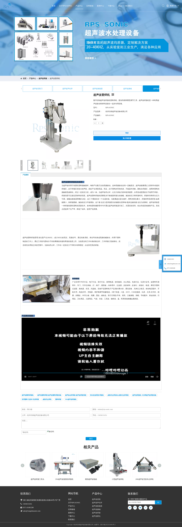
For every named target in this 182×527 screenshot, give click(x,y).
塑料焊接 (58, 399)
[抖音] (151, 508)
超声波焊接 (157, 89)
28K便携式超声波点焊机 (144, 479)
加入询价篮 (127, 138)
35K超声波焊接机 (70, 399)
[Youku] (135, 508)
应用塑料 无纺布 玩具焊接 (30, 399)
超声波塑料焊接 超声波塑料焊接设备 (49, 395)
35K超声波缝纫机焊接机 (37, 479)
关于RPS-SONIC (65, 6)
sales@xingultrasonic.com (31, 511)
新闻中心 (100, 6)
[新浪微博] (130, 508)
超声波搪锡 (127, 89)
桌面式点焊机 (47, 399)
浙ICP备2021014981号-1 (108, 524)
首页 (54, 6)
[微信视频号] (145, 508)
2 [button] (92, 71)
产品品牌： (97, 111)
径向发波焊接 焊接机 (97, 395)
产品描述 (26, 175)
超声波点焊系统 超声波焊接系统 (75, 395)
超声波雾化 (96, 516)
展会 (120, 6)
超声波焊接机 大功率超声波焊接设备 (144, 395)
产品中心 (79, 6)
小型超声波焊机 (91, 479)
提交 (91, 438)
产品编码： (97, 115)
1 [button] (89, 71)
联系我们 (128, 6)
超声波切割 (96, 499)
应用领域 (89, 6)
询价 (127, 133)
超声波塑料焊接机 (28, 395)
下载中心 (111, 6)
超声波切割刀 (37, 89)
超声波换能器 (97, 89)
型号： (95, 107)
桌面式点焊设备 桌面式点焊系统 (118, 395)
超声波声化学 (67, 89)
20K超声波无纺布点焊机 (118, 479)
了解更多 (92, 42)
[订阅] (158, 502)
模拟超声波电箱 (64, 479)
